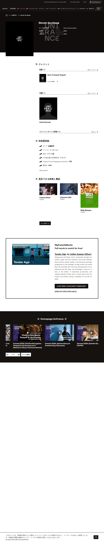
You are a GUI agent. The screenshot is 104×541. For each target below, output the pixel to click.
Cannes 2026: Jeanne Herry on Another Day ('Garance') (50, 345)
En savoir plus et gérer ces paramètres (17, 539)
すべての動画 (26, 354)
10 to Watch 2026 (75, 2)
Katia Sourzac (45, 122)
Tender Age (60, 254)
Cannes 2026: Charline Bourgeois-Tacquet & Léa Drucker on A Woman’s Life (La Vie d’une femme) (20, 346)
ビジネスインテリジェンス (68, 8)
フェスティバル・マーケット (37, 8)
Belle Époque (86, 210)
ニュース (22, 8)
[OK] (96, 537)
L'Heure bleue (44, 198)
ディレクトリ (52, 8)
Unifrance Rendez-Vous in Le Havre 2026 (55, 2)
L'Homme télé (65, 197)
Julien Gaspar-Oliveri (80, 254)
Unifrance (82, 8)
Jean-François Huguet (69, 28)
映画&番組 (13, 8)
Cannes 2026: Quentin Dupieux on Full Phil (83, 345)
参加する (91, 8)
